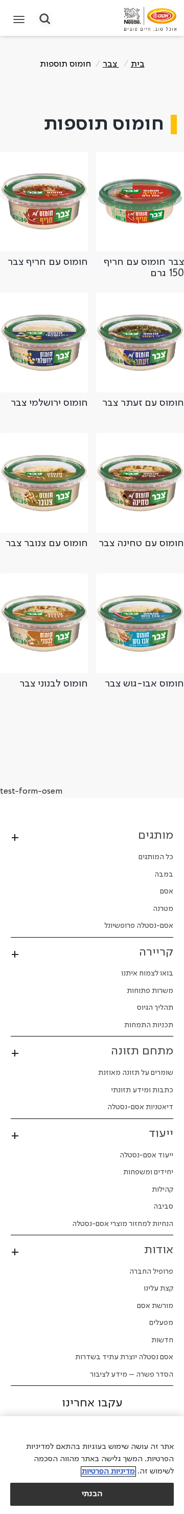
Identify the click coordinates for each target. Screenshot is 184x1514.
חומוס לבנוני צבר (53, 684)
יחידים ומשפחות (148, 1172)
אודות (158, 1250)
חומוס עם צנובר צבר (47, 543)
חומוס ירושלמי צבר (49, 403)
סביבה (163, 1206)
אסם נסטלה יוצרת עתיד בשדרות (124, 1357)
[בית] (150, 19)
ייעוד (161, 1134)
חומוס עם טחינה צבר (141, 543)
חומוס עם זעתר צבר (143, 403)
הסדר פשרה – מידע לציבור (131, 1374)
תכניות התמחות (148, 1025)
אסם (166, 891)
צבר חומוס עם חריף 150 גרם (144, 268)
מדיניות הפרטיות (108, 1471)
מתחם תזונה (142, 1051)
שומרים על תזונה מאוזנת (135, 1072)
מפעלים (161, 1322)
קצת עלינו (158, 1288)
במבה (163, 874)
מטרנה (163, 908)
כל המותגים (156, 857)
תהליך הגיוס (155, 1007)
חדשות (162, 1340)
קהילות (162, 1189)
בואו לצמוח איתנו (147, 973)
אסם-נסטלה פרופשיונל (138, 925)
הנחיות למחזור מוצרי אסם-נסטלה (122, 1224)
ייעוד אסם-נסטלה (146, 1155)
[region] (92, 1465)
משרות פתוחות (150, 990)
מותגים (155, 835)
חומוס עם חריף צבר (48, 262)
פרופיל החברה (151, 1271)
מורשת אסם (155, 1306)
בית (138, 64)
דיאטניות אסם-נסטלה (140, 1107)
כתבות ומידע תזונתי (142, 1090)
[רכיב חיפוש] (45, 20)
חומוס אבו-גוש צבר (144, 684)
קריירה (156, 952)
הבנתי (92, 1494)
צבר (111, 64)
